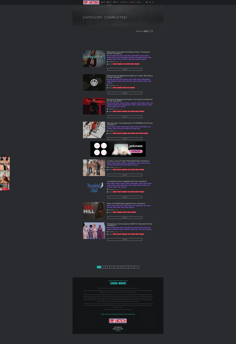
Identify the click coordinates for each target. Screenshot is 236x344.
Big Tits (121, 55)
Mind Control (119, 128)
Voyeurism (144, 59)
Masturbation (131, 57)
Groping (142, 55)
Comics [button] (116, 2)
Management (114, 81)
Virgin (138, 128)
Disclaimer (115, 314)
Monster (119, 81)
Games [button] (109, 2)
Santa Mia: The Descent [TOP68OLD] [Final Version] (130, 124)
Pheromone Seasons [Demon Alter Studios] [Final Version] (130, 76)
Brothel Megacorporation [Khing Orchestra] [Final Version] (129, 100)
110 (121, 267)
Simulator (109, 106)
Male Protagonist (124, 57)
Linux (124, 64)
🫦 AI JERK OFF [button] (123, 2)
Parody (134, 185)
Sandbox (145, 81)
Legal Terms (131, 314)
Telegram (123, 283)
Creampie (135, 79)
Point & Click (129, 81)
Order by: (139, 31)
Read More (125, 69)
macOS (128, 64)
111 (126, 267)
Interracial (113, 57)
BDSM (114, 103)
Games (114, 64)
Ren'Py (132, 64)
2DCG (114, 79)
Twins (139, 229)
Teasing (133, 59)
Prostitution (124, 59)
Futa (149, 126)
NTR (124, 128)
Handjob (109, 57)
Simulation (150, 104)
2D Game (110, 79)
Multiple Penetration (142, 57)
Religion (127, 128)
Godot (124, 87)
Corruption (132, 126)
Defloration (127, 103)
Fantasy (139, 79)
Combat (130, 79)
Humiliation (109, 128)
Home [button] (103, 2)
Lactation (148, 103)
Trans (136, 229)
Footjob (138, 103)
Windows (137, 64)
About (110, 281)
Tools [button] (139, 2)
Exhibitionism (133, 103)
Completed (119, 64)
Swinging (114, 106)
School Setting (127, 229)
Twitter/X (114, 283)
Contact (125, 281)
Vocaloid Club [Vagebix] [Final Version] (127, 181)
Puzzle (114, 207)
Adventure (113, 126)
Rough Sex (140, 81)
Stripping (115, 187)
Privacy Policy (123, 314)
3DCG (109, 55)
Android (119, 111)
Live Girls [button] (132, 2)
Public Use (145, 104)
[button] (152, 2)
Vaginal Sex (138, 59)
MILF (136, 57)
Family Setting (127, 55)
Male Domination (124, 185)
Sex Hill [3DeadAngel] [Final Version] (126, 203)
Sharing (129, 59)
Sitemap (118, 331)
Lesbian (118, 57)
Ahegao (112, 183)
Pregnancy (135, 81)
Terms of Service (106, 314)
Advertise (116, 281)
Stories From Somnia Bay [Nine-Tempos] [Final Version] (128, 53)
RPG (131, 128)
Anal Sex (121, 79)
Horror (134, 205)
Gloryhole (143, 103)
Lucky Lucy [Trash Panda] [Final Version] (128, 161)
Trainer (118, 106)
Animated (113, 55)
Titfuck (126, 207)
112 (132, 267)
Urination (144, 229)
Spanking (135, 128)
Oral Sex (119, 59)
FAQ (121, 281)
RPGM (141, 133)
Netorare (115, 59)
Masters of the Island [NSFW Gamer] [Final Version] (129, 224)
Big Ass (117, 55)
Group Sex (146, 55)
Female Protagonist (135, 55)
